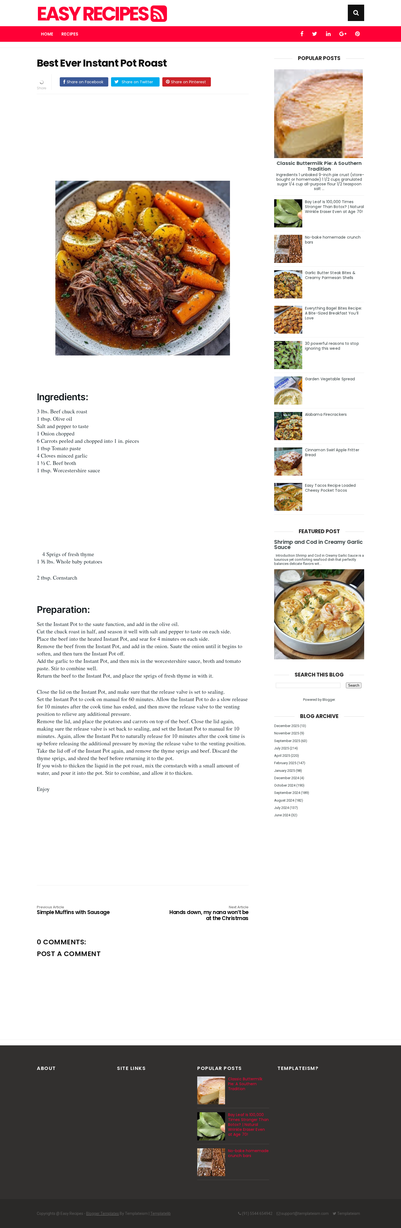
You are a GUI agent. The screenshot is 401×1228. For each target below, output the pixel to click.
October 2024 (284, 785)
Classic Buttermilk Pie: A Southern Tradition (319, 166)
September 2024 (287, 793)
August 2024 (284, 800)
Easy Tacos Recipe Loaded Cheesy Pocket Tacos (330, 488)
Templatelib (160, 1213)
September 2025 (287, 741)
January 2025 (284, 771)
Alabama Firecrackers (326, 414)
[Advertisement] (148, 136)
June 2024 (282, 815)
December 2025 (286, 726)
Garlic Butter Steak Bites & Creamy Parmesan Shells (330, 275)
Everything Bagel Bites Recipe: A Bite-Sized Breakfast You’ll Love (333, 313)
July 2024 (281, 808)
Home (47, 34)
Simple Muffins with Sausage (73, 910)
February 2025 (285, 763)
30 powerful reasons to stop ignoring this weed (332, 346)
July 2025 (281, 748)
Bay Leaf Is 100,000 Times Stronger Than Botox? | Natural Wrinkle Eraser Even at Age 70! (334, 206)
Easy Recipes (94, 14)
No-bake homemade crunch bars (333, 240)
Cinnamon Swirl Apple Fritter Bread (332, 452)
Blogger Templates (102, 1213)
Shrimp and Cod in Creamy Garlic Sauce (318, 544)
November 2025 (286, 733)
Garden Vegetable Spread (330, 379)
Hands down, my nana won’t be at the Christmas (209, 913)
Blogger (328, 700)
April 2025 (282, 756)
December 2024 (286, 778)
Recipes (69, 34)
